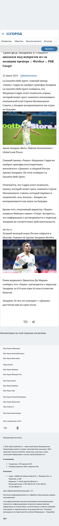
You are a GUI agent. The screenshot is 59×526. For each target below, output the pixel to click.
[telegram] (34, 322)
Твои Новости (8, 407)
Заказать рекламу (33, 41)
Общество (19, 41)
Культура (48, 41)
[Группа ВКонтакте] (5, 428)
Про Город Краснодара (12, 413)
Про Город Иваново (10, 369)
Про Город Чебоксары (11, 348)
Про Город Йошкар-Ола (12, 374)
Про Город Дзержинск (11, 402)
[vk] (25, 322)
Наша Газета (8, 365)
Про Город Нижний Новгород (14, 397)
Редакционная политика (12, 438)
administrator (28, 75)
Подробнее (50, 512)
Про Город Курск (9, 381)
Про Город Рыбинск (10, 386)
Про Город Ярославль (11, 358)
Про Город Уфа (9, 391)
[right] (56, 41)
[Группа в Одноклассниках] (18, 428)
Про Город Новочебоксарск (13, 353)
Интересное (6, 41)
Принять (49, 49)
